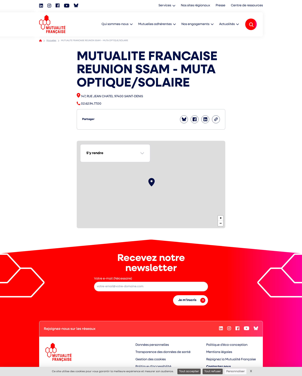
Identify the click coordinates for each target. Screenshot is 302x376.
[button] (151, 182)
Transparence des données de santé (162, 352)
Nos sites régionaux (195, 5)
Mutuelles (51, 41)
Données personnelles (152, 345)
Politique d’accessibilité (153, 366)
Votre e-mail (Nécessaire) (113, 278)
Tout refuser (212, 371)
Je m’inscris (187, 300)
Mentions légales (219, 352)
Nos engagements (195, 24)
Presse (220, 5)
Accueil (40, 40)
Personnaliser (235, 371)
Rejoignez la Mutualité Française (231, 359)
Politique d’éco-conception (226, 345)
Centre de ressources (247, 5)
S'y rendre (94, 153)
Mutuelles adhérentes (155, 24)
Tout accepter (189, 371)
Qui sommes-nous (115, 24)
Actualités (227, 24)
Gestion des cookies (150, 359)
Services (165, 5)
